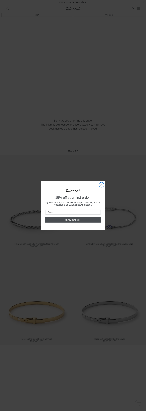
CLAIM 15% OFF (73, 220)
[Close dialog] (101, 184)
